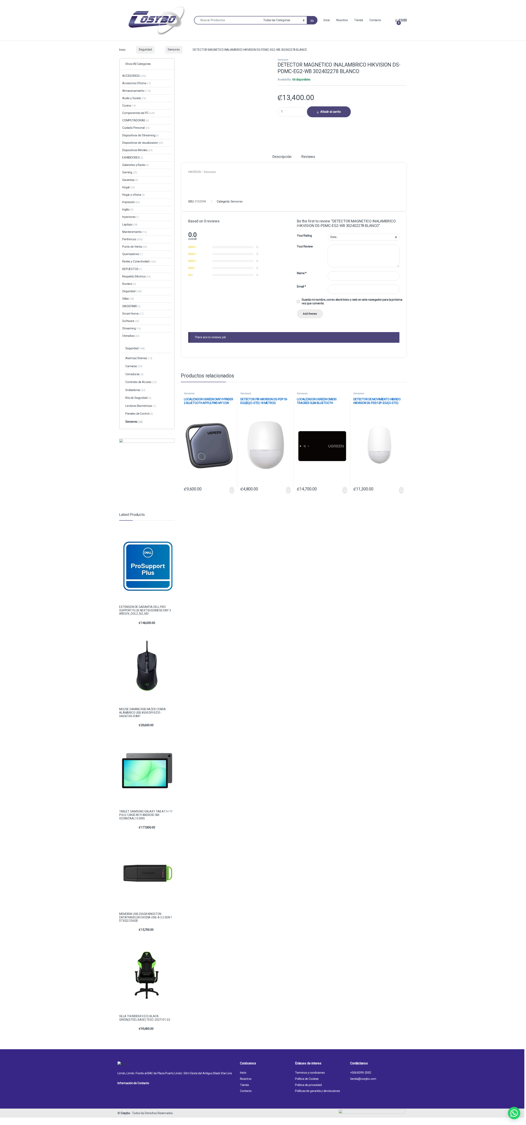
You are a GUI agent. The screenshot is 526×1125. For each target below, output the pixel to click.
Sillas (128, 298)
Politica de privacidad (308, 1085)
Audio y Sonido (134, 98)
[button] (514, 1113)
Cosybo (125, 1113)
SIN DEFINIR (131, 306)
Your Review (305, 246)
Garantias (130, 180)
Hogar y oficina (133, 194)
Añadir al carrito (330, 111)
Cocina (129, 105)
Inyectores (130, 217)
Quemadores (132, 254)
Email (301, 286)
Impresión (131, 202)
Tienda (358, 20)
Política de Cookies (307, 1078)
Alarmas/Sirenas (138, 358)
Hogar (128, 187)
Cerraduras (134, 374)
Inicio (327, 20)
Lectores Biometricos (140, 405)
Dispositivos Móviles (137, 150)
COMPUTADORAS (135, 120)
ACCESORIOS (134, 75)
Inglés (127, 209)
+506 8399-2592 (360, 1072)
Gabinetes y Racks (135, 165)
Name (302, 273)
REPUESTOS (132, 269)
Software (130, 321)
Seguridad (145, 49)
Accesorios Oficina (136, 83)
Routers (129, 283)
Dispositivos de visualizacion (142, 142)
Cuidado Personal (136, 127)
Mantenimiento (134, 232)
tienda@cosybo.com (363, 1078)
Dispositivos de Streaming (140, 135)
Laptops (129, 224)
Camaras (133, 366)
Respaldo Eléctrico (136, 276)
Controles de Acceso (141, 382)
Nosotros (342, 20)
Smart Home (133, 313)
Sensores (174, 49)
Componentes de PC (138, 113)
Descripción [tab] (282, 157)
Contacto (375, 20)
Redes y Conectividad (139, 261)
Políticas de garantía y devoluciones (317, 1091)
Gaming (129, 172)
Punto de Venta (134, 246)
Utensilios (131, 335)
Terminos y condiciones (310, 1072)
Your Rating (304, 235)
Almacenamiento (136, 90)
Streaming (131, 328)
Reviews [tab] (308, 157)
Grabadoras (135, 390)
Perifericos (132, 239)
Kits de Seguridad (138, 397)
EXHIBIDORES (132, 157)
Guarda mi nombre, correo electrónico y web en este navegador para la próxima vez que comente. (352, 301)
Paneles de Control (139, 413)
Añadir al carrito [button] (230, 490)
